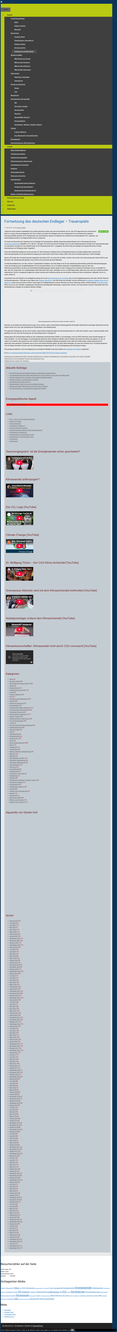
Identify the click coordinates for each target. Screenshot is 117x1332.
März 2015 (13, 1213)
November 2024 (15, 967)
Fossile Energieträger (18, 18)
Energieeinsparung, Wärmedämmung (23, 143)
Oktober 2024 (14, 969)
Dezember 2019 (15, 1096)
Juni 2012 (13, 1243)
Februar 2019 (14, 1118)
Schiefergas (83, 1295)
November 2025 (15, 940)
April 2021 (13, 1061)
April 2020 (13, 1088)
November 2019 (15, 1099)
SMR (99, 1296)
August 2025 (14, 947)
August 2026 (14, 921)
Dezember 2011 (15, 1246)
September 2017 (15, 1153)
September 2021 (15, 1050)
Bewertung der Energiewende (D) (25, 190)
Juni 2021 (13, 1057)
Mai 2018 (13, 1138)
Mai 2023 (13, 1006)
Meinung (12, 754)
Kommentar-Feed (10, 1314)
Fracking (25, 1292)
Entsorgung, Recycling (18, 176)
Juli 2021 (12, 1055)
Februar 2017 (14, 1169)
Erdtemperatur (97, 1288)
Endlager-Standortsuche (35, 356)
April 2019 (13, 1114)
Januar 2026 (13, 936)
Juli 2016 (12, 1184)
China (16, 1288)
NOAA (70, 1295)
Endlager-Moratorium (45, 280)
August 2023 (14, 1000)
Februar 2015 (14, 1215)
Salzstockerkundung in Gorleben (58, 278)
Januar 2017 (13, 1171)
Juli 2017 (12, 1158)
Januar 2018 (13, 1145)
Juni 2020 (13, 1083)
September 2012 (15, 1241)
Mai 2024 (13, 980)
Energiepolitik (57, 1288)
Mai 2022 (13, 1033)
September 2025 (15, 945)
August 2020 (14, 1079)
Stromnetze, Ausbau (21, 106)
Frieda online (14, 441)
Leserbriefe (13, 749)
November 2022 (15, 1020)
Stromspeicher (19, 110)
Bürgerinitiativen (19, 121)
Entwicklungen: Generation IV (24, 40)
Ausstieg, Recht (19, 37)
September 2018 (15, 1129)
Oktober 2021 (14, 1048)
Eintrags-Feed (8, 1312)
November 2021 (15, 1046)
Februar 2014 (14, 1235)
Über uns (10, 201)
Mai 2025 (13, 954)
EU (19, 1291)
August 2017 (14, 1156)
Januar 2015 (13, 1217)
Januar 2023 (13, 1015)
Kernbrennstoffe (19, 48)
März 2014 (13, 1232)
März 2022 (13, 1037)
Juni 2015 (13, 1206)
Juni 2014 (13, 1228)
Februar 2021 (14, 1066)
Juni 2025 (13, 951)
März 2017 (13, 1167)
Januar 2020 (13, 1094)
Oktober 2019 (14, 1101)
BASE (25, 356)
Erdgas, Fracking (19, 26)
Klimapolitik (12, 1295)
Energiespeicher (69, 1288)
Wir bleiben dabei (102, 282)
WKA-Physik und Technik (22, 59)
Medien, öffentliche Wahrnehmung (22, 194)
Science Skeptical (15, 424)
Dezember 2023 (15, 991)
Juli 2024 (12, 976)
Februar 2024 (14, 987)
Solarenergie (15, 73)
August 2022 (14, 1026)
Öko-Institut (80, 356)
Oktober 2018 (14, 1127)
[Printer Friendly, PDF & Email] (103, 231)
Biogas (16, 88)
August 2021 (14, 1052)
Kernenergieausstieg (92, 1292)
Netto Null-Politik (63, 1296)
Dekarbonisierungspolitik (19, 157)
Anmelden (7, 1310)
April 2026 (13, 930)
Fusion (12, 723)
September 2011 (15, 1248)
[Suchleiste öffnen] (3, 5)
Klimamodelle (104, 1292)
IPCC (64, 1292)
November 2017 (15, 1149)
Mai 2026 (13, 927)
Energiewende (83, 1287)
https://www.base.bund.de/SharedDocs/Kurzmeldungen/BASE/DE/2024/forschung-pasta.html (36, 353)
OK (72, 1330)
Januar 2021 (13, 1068)
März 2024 (13, 984)
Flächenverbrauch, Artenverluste (21, 161)
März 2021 (13, 1063)
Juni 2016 (13, 1186)
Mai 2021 (13, 1059)
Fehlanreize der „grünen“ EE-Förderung (16, 361)
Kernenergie (15, 33)
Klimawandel (22, 1295)
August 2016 (14, 1182)
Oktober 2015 (14, 1202)
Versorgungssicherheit (23, 1299)
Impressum (11, 205)
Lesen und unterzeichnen (16, 404)
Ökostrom (17, 114)
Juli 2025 (12, 949)
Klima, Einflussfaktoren (18, 150)
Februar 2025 (14, 960)
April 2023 (13, 1009)
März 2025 (13, 958)
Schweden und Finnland (73, 349)
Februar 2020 (14, 1092)
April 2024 (13, 982)
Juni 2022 (13, 1030)
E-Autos (46, 1288)
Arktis (11, 679)
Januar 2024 (13, 989)
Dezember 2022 (15, 1017)
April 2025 (13, 956)
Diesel (12, 692)
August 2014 (14, 1224)
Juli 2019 (12, 1107)
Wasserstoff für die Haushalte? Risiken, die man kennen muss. (24, 359)
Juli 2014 (12, 1226)
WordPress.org (9, 1317)
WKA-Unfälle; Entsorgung (22, 70)
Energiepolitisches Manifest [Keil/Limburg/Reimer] (26, 430)
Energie (9, 15)
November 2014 (15, 1219)
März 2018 (13, 1142)
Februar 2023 (14, 1013)
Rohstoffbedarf (14, 769)
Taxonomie (10, 1299)
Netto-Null (54, 1296)
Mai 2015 (13, 1208)
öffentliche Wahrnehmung (18, 760)
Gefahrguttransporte (17, 172)
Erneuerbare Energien (11, 1292)
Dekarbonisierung (39, 1288)
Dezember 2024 (15, 965)
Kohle (16, 22)
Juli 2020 (12, 1081)
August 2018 (14, 1131)
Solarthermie (18, 81)
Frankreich (33, 1292)
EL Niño (51, 1288)
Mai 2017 (13, 1162)
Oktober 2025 (14, 943)
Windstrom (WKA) (16, 55)
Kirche (12, 741)
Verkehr (13, 128)
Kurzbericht (13, 747)
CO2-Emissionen (28, 1288)
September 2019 (15, 1103)
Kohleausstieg (32, 1295)
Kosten (38, 1296)
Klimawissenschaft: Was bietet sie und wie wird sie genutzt (29, 386)
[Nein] (75, 1330)
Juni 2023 (13, 1004)
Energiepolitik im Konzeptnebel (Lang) (22, 435)
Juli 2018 (12, 1134)
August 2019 (14, 1105)
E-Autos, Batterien (20, 132)
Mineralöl (17, 29)
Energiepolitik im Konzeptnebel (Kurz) (22, 437)
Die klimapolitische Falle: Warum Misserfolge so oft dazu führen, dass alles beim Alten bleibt (39, 375)
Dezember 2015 (15, 1197)
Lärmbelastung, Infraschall (19, 165)
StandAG (87, 356)
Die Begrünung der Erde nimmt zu (20, 382)
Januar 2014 (13, 1237)
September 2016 (15, 1180)
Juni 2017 (13, 1160)
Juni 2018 (13, 1136)
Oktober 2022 (14, 1022)
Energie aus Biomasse (18, 84)
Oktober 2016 (14, 1178)
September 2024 (15, 971)
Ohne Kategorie (14, 765)
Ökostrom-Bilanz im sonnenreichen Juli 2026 (24, 380)
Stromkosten (104, 1295)
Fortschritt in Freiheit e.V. (17, 426)
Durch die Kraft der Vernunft (18, 428)
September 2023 (15, 998)
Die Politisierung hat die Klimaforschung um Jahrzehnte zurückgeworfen (33, 373)
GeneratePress (38, 1326)
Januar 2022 (13, 1041)
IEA (61, 1292)
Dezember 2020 (15, 1070)
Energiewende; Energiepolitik (20, 99)
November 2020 (15, 1072)
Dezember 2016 (15, 1173)
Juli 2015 (12, 1204)
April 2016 (13, 1191)
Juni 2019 (13, 1110)
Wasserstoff (34, 1299)
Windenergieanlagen (46, 1299)
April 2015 (13, 1211)
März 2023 (13, 1011)
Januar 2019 (13, 1121)
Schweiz (95, 1296)
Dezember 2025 (15, 938)
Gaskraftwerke (41, 1292)
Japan (69, 1292)
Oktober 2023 (14, 995)
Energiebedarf (15, 139)
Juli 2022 (12, 1028)
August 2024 (14, 973)
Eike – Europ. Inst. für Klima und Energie (22, 419)
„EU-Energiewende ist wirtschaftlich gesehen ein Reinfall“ (28, 388)
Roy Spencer (76, 1295)
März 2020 (13, 1090)
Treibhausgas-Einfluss (18, 154)
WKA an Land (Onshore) (22, 62)
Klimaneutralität (5, 1295)
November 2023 (15, 993)
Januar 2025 (13, 962)
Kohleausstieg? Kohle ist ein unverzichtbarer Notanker (27, 384)
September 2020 (15, 1077)
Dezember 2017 (15, 1147)
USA (16, 1298)
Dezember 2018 (15, 1123)
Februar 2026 (14, 934)
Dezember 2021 (15, 1044)
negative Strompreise (45, 1295)
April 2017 (13, 1164)
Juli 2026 (12, 923)
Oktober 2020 (14, 1074)
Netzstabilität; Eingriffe (22, 117)
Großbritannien (53, 1292)
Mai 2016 (13, 1189)
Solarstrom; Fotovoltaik (21, 77)
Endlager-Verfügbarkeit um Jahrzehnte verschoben (59, 356)
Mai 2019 (13, 1112)
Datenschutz (11, 209)
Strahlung (14, 168)
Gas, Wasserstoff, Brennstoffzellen (26, 135)
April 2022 (13, 1035)
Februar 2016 (14, 1193)
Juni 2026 (13, 925)
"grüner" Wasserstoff (7, 1288)
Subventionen (3, 1299)
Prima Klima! (14, 439)
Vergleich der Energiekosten (23, 187)
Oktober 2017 (14, 1151)
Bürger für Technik (15, 421)
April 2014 (13, 1230)
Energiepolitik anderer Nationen (24, 183)
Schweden (89, 1296)
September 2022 (15, 1024)
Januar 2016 (13, 1195)
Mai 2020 (13, 1085)
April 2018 (13, 1140)
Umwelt (9, 146)
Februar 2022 (14, 1039)
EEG (15, 103)
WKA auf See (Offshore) (22, 66)
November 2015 (15, 1200)
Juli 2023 (12, 1002)
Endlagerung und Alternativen (24, 51)
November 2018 (15, 1125)
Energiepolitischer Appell (15, 198)
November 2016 (15, 1175)
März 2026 (13, 932)
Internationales (16, 179)
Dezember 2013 (15, 1239)
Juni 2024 (13, 978)
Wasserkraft (15, 95)
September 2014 (15, 1222)
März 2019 (13, 1116)
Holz (15, 92)
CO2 (20, 1288)
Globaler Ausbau (19, 44)
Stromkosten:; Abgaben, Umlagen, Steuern (28, 125)
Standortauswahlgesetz (12, 244)
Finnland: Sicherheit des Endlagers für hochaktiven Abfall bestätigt (31, 377)
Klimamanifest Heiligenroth (18, 432)
